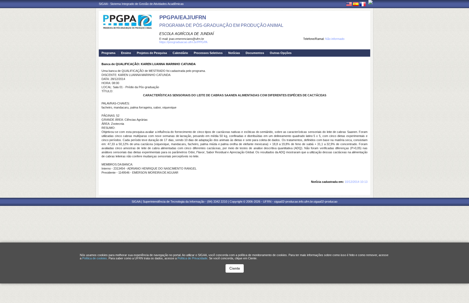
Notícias (234, 53)
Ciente (234, 268)
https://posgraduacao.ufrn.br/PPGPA (183, 42)
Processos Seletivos (208, 53)
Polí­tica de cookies (94, 258)
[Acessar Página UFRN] (370, 2)
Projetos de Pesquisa (152, 53)
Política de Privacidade (192, 258)
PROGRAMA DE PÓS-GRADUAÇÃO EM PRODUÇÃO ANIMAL (221, 25)
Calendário (180, 53)
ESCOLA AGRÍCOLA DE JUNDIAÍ (186, 34)
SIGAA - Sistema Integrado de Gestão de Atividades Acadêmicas (141, 3)
